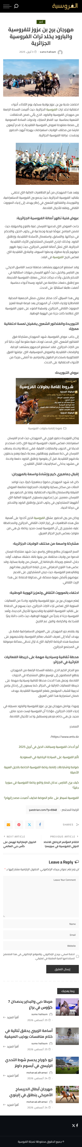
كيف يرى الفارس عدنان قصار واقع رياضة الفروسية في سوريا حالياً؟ (42, 785)
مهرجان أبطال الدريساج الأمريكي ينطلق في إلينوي (31, 1091)
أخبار (41, 22)
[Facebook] (40, 824)
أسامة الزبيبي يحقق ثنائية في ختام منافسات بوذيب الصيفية (28, 1033)
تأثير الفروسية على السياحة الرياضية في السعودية (49, 757)
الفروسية (51, 109)
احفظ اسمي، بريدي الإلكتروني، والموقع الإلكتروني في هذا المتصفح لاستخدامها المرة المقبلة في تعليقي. (39, 956)
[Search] (16, 6)
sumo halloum (48, 52)
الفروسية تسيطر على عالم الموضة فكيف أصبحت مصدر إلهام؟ (41, 798)
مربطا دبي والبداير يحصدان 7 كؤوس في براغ (30, 1004)
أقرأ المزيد (13, 1017)
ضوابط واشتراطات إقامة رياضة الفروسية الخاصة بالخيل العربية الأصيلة (41, 769)
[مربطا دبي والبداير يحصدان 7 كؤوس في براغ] (67, 1007)
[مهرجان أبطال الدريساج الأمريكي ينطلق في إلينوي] (67, 1094)
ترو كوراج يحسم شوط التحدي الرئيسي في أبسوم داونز (29, 1062)
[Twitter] (29, 824)
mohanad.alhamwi (37, 1073)
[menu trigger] (7, 6)
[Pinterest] (19, 824)
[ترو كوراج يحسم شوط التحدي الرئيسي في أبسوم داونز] (67, 1065)
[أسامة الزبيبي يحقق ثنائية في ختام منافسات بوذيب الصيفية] (67, 1036)
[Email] (8, 824)
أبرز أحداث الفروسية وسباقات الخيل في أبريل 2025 (49, 746)
